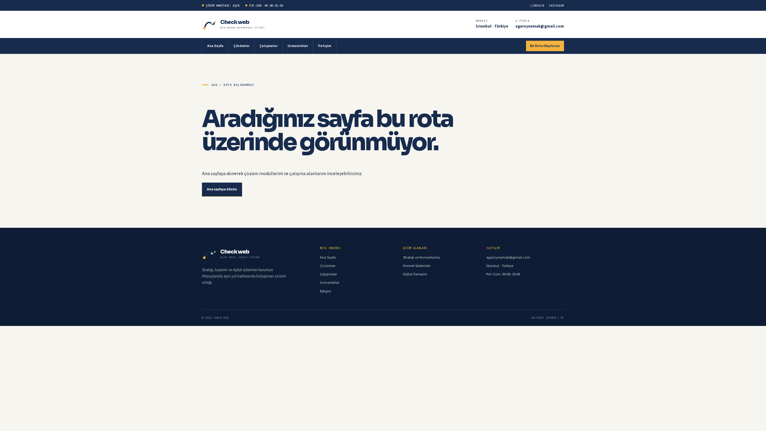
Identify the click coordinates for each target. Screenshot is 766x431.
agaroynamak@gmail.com (540, 26)
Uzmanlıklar (298, 45)
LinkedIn (537, 5)
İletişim (324, 45)
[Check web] (209, 24)
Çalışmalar (268, 45)
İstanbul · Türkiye (492, 26)
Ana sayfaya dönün (222, 189)
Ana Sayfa (215, 45)
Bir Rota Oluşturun (545, 46)
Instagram (556, 5)
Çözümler (241, 45)
